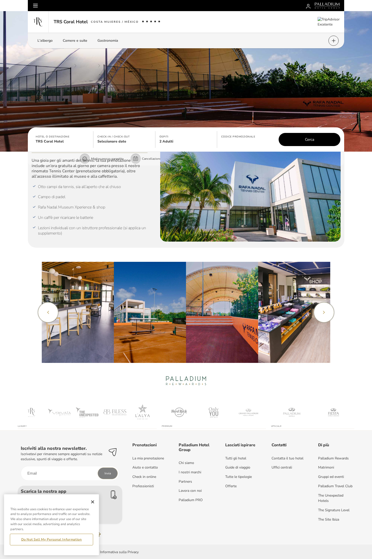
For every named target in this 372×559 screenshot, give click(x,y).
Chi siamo (186, 462)
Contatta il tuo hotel (287, 458)
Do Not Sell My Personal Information (51, 539)
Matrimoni (326, 467)
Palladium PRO (191, 500)
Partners (185, 481)
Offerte (231, 486)
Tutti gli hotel (235, 458)
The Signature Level (333, 510)
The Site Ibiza (328, 519)
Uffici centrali (282, 467)
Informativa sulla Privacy (119, 552)
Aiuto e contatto (145, 467)
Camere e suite (75, 40)
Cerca (309, 139)
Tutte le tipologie (238, 476)
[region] (51, 524)
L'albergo (45, 40)
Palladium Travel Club (335, 486)
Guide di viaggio (237, 467)
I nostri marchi (190, 472)
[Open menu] (35, 6)
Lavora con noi (190, 490)
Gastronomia (107, 40)
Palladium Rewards (333, 458)
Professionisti (143, 486)
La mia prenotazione (148, 458)
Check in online (144, 476)
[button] (62, 139)
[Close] (92, 501)
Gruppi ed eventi (331, 476)
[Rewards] (308, 5)
